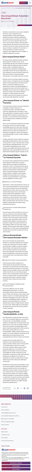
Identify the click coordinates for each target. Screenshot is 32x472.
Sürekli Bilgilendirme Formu (8, 412)
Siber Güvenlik (5, 424)
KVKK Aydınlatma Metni (7, 421)
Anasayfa (3, 8)
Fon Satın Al (23, 2)
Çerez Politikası (5, 410)
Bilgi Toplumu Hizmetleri (7, 418)
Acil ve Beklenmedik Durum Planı (10, 415)
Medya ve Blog (10, 8)
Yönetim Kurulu (5, 434)
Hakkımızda (4, 431)
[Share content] (14, 388)
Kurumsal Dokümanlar (7, 440)
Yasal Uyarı (4, 407)
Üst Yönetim (4, 437)
